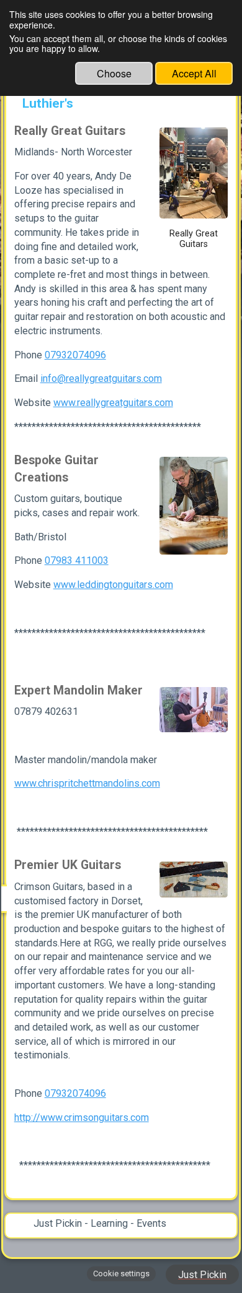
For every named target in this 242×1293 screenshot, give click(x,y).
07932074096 (75, 355)
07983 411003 (77, 560)
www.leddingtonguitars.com (113, 584)
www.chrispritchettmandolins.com (87, 783)
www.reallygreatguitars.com (113, 403)
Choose (114, 73)
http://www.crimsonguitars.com (81, 1117)
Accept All (194, 73)
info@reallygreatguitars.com (101, 378)
